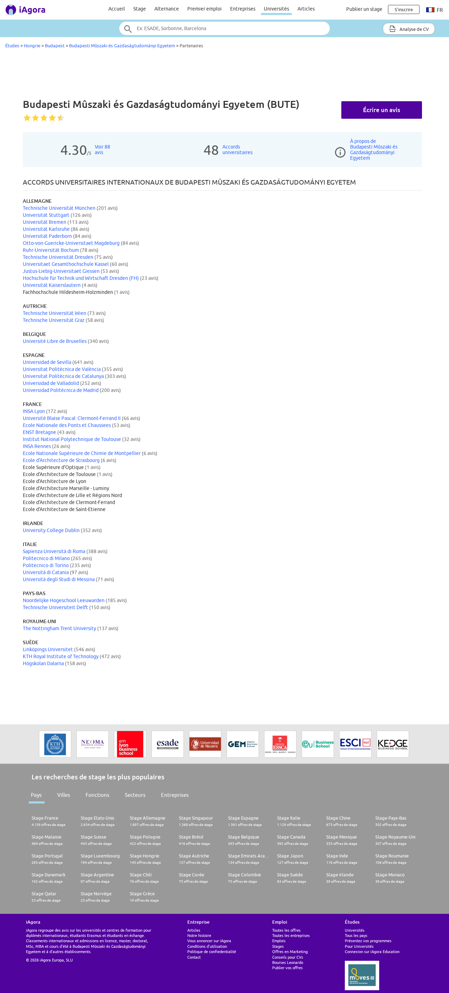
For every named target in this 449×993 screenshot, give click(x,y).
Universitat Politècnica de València (62, 369)
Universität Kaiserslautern (52, 285)
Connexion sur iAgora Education (372, 951)
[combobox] (224, 28)
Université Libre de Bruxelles (55, 341)
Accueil (116, 9)
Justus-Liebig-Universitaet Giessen (61, 271)
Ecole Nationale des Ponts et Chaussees (67, 425)
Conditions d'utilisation (207, 946)
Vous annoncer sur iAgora (209, 940)
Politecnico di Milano (46, 558)
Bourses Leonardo (287, 962)
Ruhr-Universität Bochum (51, 250)
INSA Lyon (34, 411)
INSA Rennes (37, 446)
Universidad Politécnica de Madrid (61, 390)
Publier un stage (364, 9)
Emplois (279, 940)
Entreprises (242, 9)
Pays (36, 795)
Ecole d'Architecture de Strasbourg (61, 460)
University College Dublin (51, 530)
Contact (194, 957)
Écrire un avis (381, 109)
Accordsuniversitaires (237, 149)
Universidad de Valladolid (51, 383)
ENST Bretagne (39, 432)
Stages (278, 946)
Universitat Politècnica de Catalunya (63, 376)
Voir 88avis (102, 149)
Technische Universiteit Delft (55, 607)
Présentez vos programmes (368, 940)
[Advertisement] (224, 75)
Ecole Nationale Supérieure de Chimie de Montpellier (82, 453)
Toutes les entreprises (291, 935)
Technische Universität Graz (54, 320)
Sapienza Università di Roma (54, 551)
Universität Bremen (44, 222)
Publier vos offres (287, 967)
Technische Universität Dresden (58, 257)
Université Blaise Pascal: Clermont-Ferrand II (72, 418)
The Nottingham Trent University (59, 628)
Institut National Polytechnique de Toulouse (72, 439)
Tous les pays (356, 935)
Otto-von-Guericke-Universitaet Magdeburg (71, 243)
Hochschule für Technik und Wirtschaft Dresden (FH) (81, 278)
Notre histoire (199, 935)
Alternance (166, 9)
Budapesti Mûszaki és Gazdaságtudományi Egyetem (122, 45)
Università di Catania (46, 572)
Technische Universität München (59, 208)
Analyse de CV (413, 29)
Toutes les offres (286, 930)
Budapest (55, 45)
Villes (63, 795)
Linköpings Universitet (48, 649)
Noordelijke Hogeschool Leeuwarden (64, 600)
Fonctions (97, 795)
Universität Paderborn (47, 236)
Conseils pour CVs (287, 957)
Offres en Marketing (290, 951)
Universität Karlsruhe (46, 229)
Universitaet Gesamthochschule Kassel (66, 264)
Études (12, 45)
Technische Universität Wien (54, 313)
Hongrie (32, 45)
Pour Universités (359, 946)
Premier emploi (204, 9)
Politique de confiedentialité (211, 951)
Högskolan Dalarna (43, 663)
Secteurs (135, 795)
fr (439, 10)
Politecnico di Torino (46, 565)
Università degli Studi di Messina (59, 579)
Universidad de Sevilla (47, 362)
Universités (276, 9)
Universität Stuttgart (46, 215)
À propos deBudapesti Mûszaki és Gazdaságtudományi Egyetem (373, 149)
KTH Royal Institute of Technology (61, 656)
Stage (139, 9)
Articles (306, 9)
